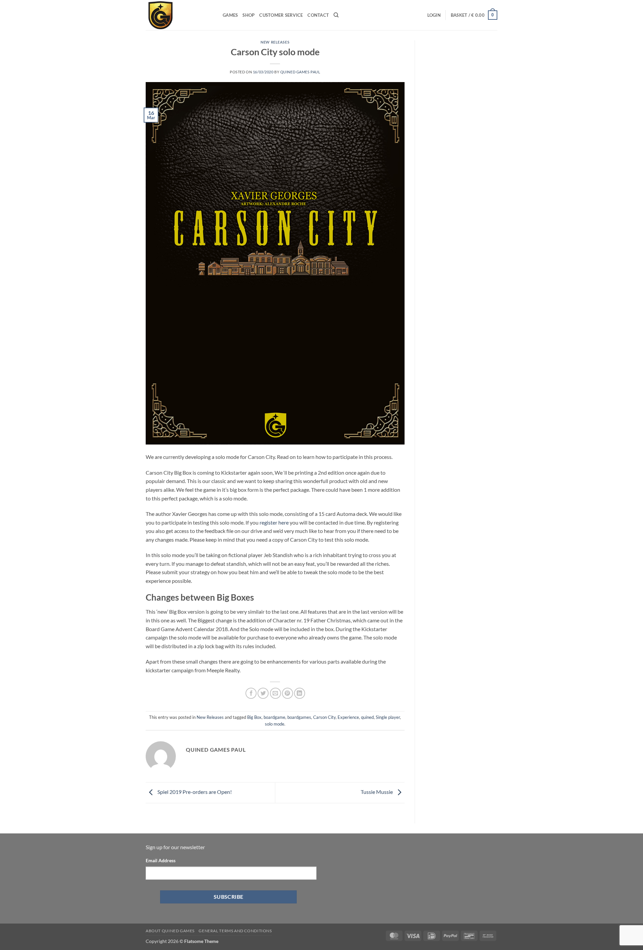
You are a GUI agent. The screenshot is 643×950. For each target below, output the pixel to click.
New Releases (275, 42)
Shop (248, 15)
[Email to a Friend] (275, 693)
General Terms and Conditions (235, 930)
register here (274, 522)
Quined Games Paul (300, 72)
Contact (318, 15)
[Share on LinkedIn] (299, 693)
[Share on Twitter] (263, 693)
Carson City (324, 717)
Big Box (254, 717)
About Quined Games (170, 930)
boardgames (299, 717)
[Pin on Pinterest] (287, 693)
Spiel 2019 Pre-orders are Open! (194, 792)
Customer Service (281, 15)
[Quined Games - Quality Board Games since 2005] (179, 15)
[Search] (336, 15)
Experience (348, 717)
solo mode (274, 724)
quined (367, 717)
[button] (434, 15)
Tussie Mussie (377, 792)
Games (230, 15)
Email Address (160, 860)
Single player (388, 717)
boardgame (274, 717)
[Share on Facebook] (251, 693)
